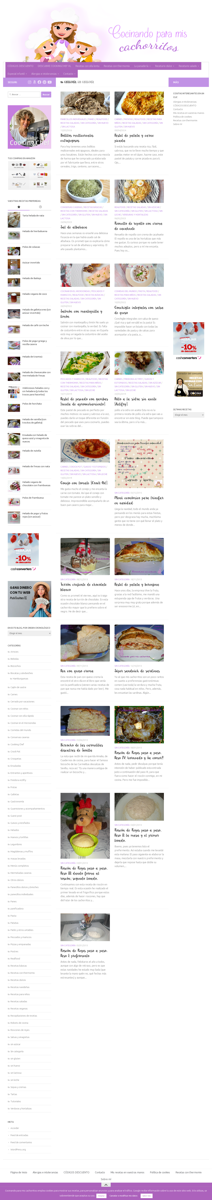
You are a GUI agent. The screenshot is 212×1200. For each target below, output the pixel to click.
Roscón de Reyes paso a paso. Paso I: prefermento (84, 953)
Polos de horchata (32, 403)
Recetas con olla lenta (87, 66)
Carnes (118, 119)
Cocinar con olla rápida (22, 715)
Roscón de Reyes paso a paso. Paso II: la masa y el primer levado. (138, 835)
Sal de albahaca (74, 227)
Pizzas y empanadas (21, 944)
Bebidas (15, 659)
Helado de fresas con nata (36, 466)
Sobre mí (177, 124)
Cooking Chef (17, 744)
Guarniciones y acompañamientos (28, 808)
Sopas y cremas (18, 1087)
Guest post (16, 815)
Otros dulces (17, 880)
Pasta (142, 291)
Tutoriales (16, 1101)
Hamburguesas (20, 678)
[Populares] (18, 207)
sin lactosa (68, 126)
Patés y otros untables (22, 930)
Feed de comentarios (21, 1142)
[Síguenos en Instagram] (29, 82)
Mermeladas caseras (21, 873)
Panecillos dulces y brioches (25, 887)
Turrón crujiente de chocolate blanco (84, 587)
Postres (14, 951)
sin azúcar (154, 207)
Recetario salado (188, 66)
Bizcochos (16, 666)
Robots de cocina (19, 1022)
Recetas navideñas (20, 987)
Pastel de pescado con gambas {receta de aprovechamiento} (84, 401)
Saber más (146, 1196)
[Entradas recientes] (40, 207)
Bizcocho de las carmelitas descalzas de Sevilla (82, 747)
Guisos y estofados (95, 467)
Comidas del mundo (126, 291)
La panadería (141, 66)
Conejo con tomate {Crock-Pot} (84, 483)
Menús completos (20, 865)
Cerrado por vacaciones (22, 701)
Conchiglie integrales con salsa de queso (139, 310)
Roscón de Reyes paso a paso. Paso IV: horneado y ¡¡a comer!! (139, 755)
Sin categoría (88, 123)
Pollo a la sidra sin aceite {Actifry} (136, 401)
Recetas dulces (18, 980)
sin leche (90, 390)
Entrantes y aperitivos (22, 773)
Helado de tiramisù (32, 356)
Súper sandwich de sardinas (137, 670)
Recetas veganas (19, 1008)
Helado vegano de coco (34, 294)
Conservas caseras (71, 207)
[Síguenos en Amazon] (34, 82)
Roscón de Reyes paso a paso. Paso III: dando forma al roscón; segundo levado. (84, 873)
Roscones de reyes (20, 1030)
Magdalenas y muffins (22, 851)
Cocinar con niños (19, 708)
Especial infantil (16, 73)
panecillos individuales (74, 119)
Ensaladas (16, 765)
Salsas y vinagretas (20, 1037)
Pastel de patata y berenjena (137, 584)
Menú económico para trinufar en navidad (139, 500)
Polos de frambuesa (33, 497)
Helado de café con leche (35, 325)
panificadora (17, 908)
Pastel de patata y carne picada (134, 138)
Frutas (14, 787)
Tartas (14, 1094)
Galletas (15, 794)
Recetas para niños (125, 295)
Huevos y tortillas (19, 837)
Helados (15, 830)
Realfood (101, 119)
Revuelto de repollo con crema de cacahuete (139, 226)
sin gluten (84, 214)
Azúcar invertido (31, 262)
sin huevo (103, 123)
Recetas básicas (93, 207)
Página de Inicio (18, 1172)
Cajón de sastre (18, 687)
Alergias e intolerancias (44, 73)
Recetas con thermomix (117, 66)
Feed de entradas (19, 1135)
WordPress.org (18, 1149)
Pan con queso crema (77, 670)
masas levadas (18, 858)
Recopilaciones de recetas (24, 1015)
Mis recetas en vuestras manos (188, 113)
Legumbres (16, 844)
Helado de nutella (31, 450)
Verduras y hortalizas (135, 214)
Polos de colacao (31, 247)
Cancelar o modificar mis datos (124, 1196)
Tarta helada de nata (33, 215)
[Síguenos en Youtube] (49, 82)
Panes (91, 119)
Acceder (15, 1128)
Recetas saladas (70, 123)
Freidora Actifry (133, 379)
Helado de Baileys (31, 278)
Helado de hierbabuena (34, 231)
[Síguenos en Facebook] (39, 82)
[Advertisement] (188, 224)
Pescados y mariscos (72, 379)
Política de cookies (182, 116)
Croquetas (16, 758)
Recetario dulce (163, 66)
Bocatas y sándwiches (22, 673)
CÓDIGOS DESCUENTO (20, 66)
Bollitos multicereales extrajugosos (77, 138)
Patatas (128, 119)
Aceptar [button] (101, 1196)
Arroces (14, 651)
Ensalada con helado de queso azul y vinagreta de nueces (35, 438)
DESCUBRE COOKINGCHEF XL (54, 66)
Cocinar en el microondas (75, 291)
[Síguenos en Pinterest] (44, 82)
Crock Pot (76, 467)
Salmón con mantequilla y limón (82, 314)
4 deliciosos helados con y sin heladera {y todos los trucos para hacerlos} (35, 391)
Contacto (68, 73)
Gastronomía (17, 801)
